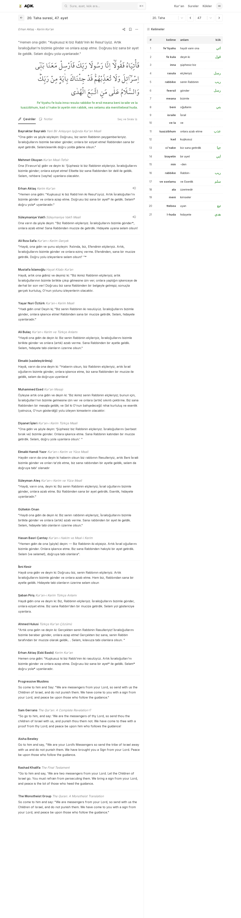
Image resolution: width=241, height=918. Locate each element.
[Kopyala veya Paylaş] (124, 29)
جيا (219, 148)
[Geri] (21, 18)
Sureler (193, 6)
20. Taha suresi (40, 18)
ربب (218, 82)
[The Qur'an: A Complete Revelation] (90, 710)
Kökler (207, 6)
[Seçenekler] (136, 29)
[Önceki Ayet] (190, 17)
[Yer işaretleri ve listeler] (130, 29)
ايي (218, 156)
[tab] (27, 119)
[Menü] (219, 6)
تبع (219, 206)
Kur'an (179, 6)
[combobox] (197, 18)
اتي (218, 48)
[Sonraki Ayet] (219, 17)
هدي (218, 214)
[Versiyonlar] (134, 188)
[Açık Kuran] (26, 6)
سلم (218, 181)
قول (218, 57)
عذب (217, 131)
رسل (217, 73)
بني (218, 107)
